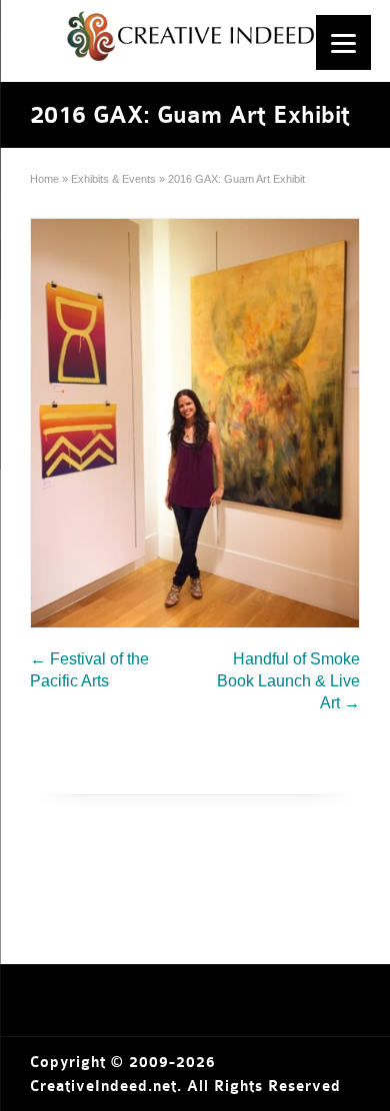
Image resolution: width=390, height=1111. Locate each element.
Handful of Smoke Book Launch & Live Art (288, 680)
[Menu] (343, 42)
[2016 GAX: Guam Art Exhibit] (195, 423)
